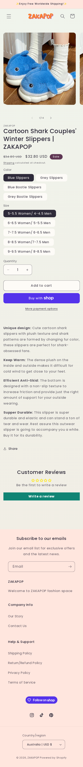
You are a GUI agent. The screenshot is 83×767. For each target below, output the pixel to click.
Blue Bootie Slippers (25, 187)
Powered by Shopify (53, 757)
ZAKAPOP (33, 757)
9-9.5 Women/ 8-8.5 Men (29, 251)
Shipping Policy (20, 653)
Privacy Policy (19, 673)
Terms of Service (22, 682)
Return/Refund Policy (25, 663)
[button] (9, 16)
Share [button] (13, 449)
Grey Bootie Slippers (25, 197)
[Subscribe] (70, 566)
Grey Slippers (51, 178)
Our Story (15, 616)
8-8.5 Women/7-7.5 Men (28, 242)
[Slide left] (32, 117)
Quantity (10, 261)
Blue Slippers (18, 178)
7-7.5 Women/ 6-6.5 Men (29, 232)
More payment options (41, 309)
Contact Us (17, 626)
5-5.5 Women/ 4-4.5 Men (30, 213)
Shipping (9, 162)
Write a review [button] (41, 496)
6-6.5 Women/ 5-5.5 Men (29, 223)
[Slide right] (50, 117)
